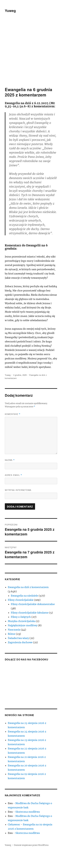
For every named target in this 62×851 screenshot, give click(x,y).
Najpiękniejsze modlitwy (22, 625)
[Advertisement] (31, 54)
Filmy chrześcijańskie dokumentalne (33, 604)
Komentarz (12, 414)
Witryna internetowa (18, 490)
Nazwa (10, 460)
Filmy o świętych (21, 616)
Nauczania (14, 629)
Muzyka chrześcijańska (22, 621)
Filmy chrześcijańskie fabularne (30, 612)
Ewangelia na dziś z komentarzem (28, 587)
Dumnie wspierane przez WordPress (31, 845)
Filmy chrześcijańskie (21, 599)
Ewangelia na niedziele (24, 595)
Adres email (13, 475)
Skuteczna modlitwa (27, 811)
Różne (11, 633)
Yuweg (10, 10)
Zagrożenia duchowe (20, 642)
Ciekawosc (14, 824)
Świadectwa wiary (18, 638)
